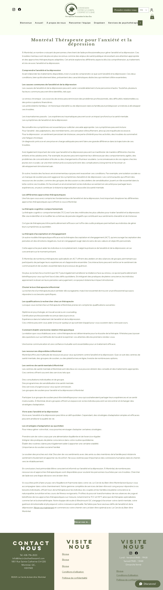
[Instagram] (14, 9)
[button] (152, 16)
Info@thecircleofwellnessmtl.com (28, 558)
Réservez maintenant (44, 507)
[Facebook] (19, 9)
